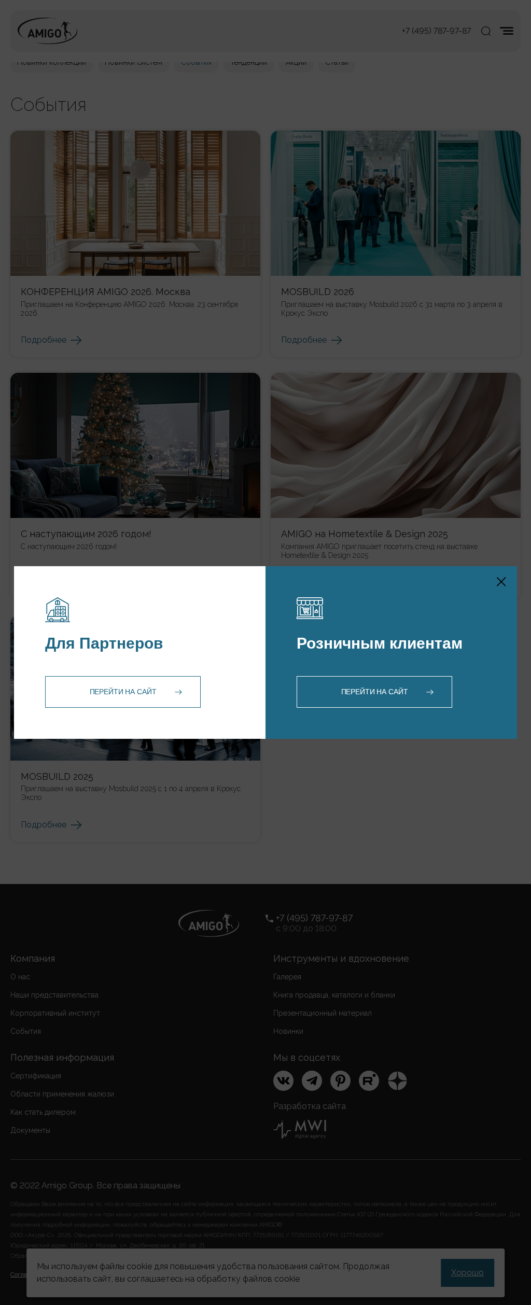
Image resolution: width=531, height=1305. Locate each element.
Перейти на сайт (123, 691)
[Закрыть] (501, 582)
